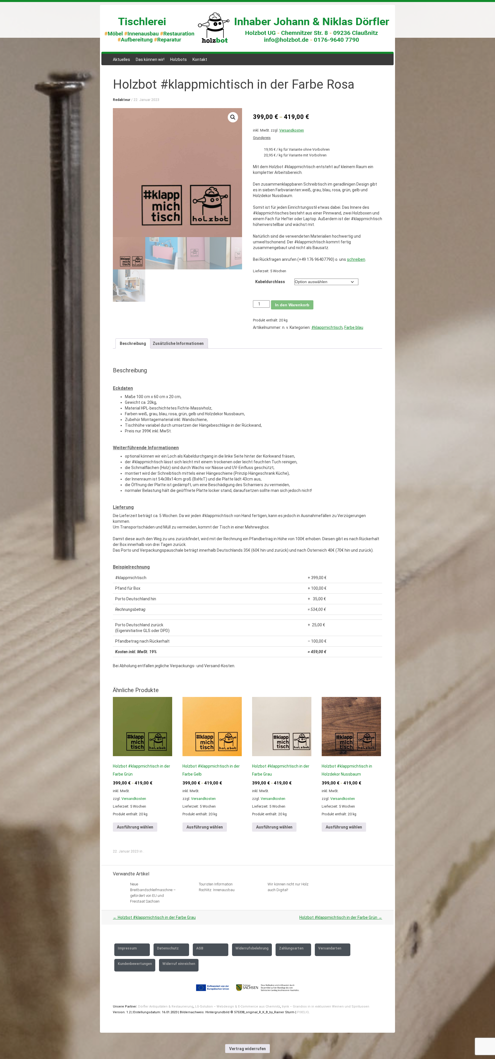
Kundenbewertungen (135, 964)
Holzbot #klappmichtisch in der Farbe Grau (154, 917)
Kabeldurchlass (270, 281)
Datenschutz (168, 948)
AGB (199, 948)
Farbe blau (353, 327)
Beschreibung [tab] (133, 343)
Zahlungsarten (291, 948)
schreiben (356, 259)
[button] (233, 117)
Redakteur (121, 100)
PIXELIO (303, 1012)
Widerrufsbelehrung (251, 948)
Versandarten (329, 948)
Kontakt (199, 59)
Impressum (127, 948)
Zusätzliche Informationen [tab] (178, 343)
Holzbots (178, 59)
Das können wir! (150, 59)
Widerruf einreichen (178, 964)
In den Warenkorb (292, 305)
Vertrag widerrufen (247, 1048)
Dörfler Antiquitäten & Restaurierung (165, 1006)
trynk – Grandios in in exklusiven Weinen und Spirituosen (325, 1006)
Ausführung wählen (135, 827)
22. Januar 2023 (146, 100)
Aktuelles (121, 59)
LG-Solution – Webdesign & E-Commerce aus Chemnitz (237, 1006)
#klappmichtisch (327, 327)
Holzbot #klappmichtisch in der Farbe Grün (340, 917)
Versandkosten (291, 130)
